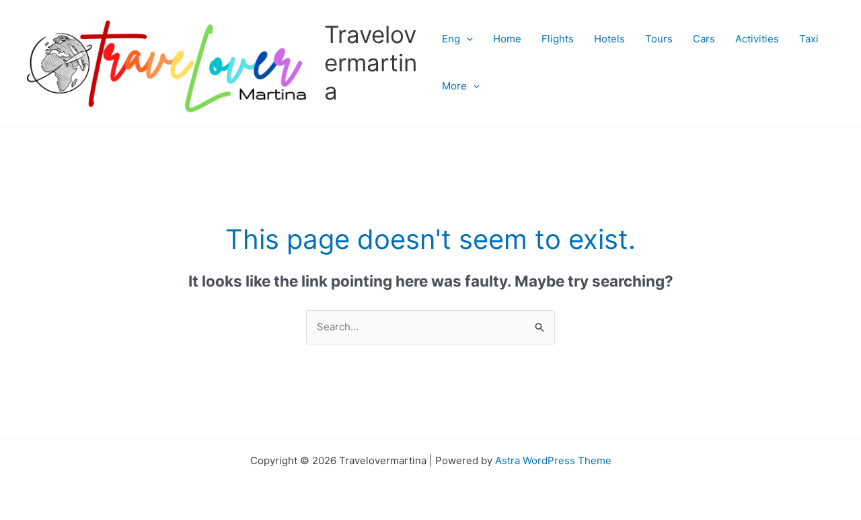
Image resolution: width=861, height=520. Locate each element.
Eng (451, 38)
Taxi (809, 38)
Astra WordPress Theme (553, 460)
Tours (659, 38)
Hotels (609, 38)
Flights (557, 38)
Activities (757, 38)
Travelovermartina (370, 62)
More (454, 85)
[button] (466, 39)
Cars (704, 38)
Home (507, 38)
